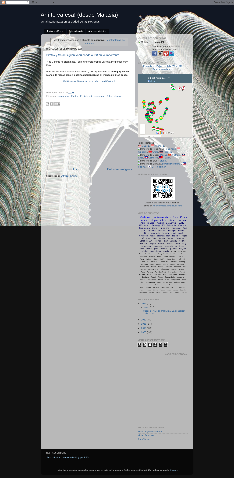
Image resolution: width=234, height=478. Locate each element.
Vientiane (180, 277)
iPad (142, 249)
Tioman (161, 243)
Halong (148, 259)
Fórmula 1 (144, 225)
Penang (150, 272)
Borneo (170, 238)
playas (154, 220)
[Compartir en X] (55, 104)
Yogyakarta (152, 279)
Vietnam (176, 155)
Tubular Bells (170, 277)
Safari (109, 96)
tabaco (155, 290)
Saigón (152, 243)
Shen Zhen (172, 274)
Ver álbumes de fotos (163, 69)
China (155, 152)
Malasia (145, 146)
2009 (144, 332)
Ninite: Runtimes (146, 435)
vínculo (117, 96)
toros (169, 290)
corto (159, 282)
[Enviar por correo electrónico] (47, 104)
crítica (174, 217)
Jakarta (173, 241)
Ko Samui (173, 262)
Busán (176, 254)
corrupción (146, 246)
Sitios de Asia (76, 31)
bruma (160, 279)
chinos (146, 233)
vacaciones (143, 292)
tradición (183, 290)
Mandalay (180, 264)
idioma (149, 249)
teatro (162, 290)
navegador (99, 96)
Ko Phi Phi (163, 262)
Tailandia (167, 152)
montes (148, 287)
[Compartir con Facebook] (58, 104)
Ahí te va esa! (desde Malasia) (79, 14)
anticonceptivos (173, 243)
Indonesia (159, 146)
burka (167, 279)
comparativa (63, 96)
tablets (166, 251)
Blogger (173, 470)
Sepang (156, 225)
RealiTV (162, 230)
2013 (144, 303)
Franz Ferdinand (170, 256)
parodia (173, 249)
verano (151, 292)
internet (88, 96)
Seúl (164, 274)
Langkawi (144, 264)
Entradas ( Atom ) (69, 176)
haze (163, 285)
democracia (158, 246)
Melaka (160, 267)
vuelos (177, 292)
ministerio (143, 236)
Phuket (182, 272)
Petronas (143, 243)
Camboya (153, 158)
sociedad (144, 251)
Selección (157, 274)
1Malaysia (171, 223)
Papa (143, 272)
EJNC (181, 223)
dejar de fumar (179, 282)
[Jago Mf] (154, 55)
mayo (147, 307)
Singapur (142, 152)
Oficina (181, 269)
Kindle (143, 262)
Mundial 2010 (153, 269)
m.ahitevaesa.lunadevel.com (167, 206)
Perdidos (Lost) (160, 272)
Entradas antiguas (119, 169)
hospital (165, 233)
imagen (151, 223)
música (160, 223)
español (150, 285)
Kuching (182, 262)
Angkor (173, 251)
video (158, 292)
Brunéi (163, 161)
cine (142, 282)
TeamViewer (144, 439)
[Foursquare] (171, 55)
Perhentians (172, 272)
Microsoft (177, 267)
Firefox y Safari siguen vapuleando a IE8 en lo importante (82, 55)
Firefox (75, 96)
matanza (164, 249)
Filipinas (142, 167)
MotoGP (182, 241)
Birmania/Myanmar (171, 164)
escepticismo (171, 246)
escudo (142, 285)
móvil (152, 236)
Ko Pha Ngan (152, 262)
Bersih (162, 238)
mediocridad (177, 233)
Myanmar (152, 230)
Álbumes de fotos (97, 31)
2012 (144, 320)
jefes (156, 249)
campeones (175, 279)
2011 (144, 324)
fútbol (157, 285)
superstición (155, 251)
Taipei (153, 277)
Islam (165, 241)
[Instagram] (160, 55)
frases (181, 246)
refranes (182, 287)
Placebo (142, 274)
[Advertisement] (89, 143)
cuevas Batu (167, 282)
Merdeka (169, 267)
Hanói (156, 259)
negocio (174, 287)
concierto (155, 233)
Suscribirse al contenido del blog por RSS (68, 457)
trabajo (175, 290)
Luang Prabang (162, 264)
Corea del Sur (159, 167)
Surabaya (145, 277)
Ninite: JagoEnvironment (150, 431)
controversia (160, 217)
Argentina (182, 251)
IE (81, 96)
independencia (172, 285)
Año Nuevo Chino (149, 238)
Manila (153, 267)
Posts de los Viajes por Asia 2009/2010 (162, 66)
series (149, 290)
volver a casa (167, 292)
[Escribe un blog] (51, 104)
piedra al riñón (163, 236)
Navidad (174, 269)
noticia (171, 220)
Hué (179, 259)
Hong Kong (170, 149)
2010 (144, 328)
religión (182, 249)
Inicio (76, 169)
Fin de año (164, 228)
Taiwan (166, 158)
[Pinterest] (166, 55)
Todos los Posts (55, 31)
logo (141, 287)
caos (184, 279)
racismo (176, 236)
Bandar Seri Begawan (147, 254)
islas (163, 220)
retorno (141, 290)
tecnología (144, 228)
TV (163, 225)
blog (184, 243)
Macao (163, 155)
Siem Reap (183, 274)
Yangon (142, 279)
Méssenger (165, 269)
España (152, 256)
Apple (184, 236)
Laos (140, 158)
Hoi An (162, 259)
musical (156, 287)
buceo (181, 230)
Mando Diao (144, 267)
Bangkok (161, 254)
